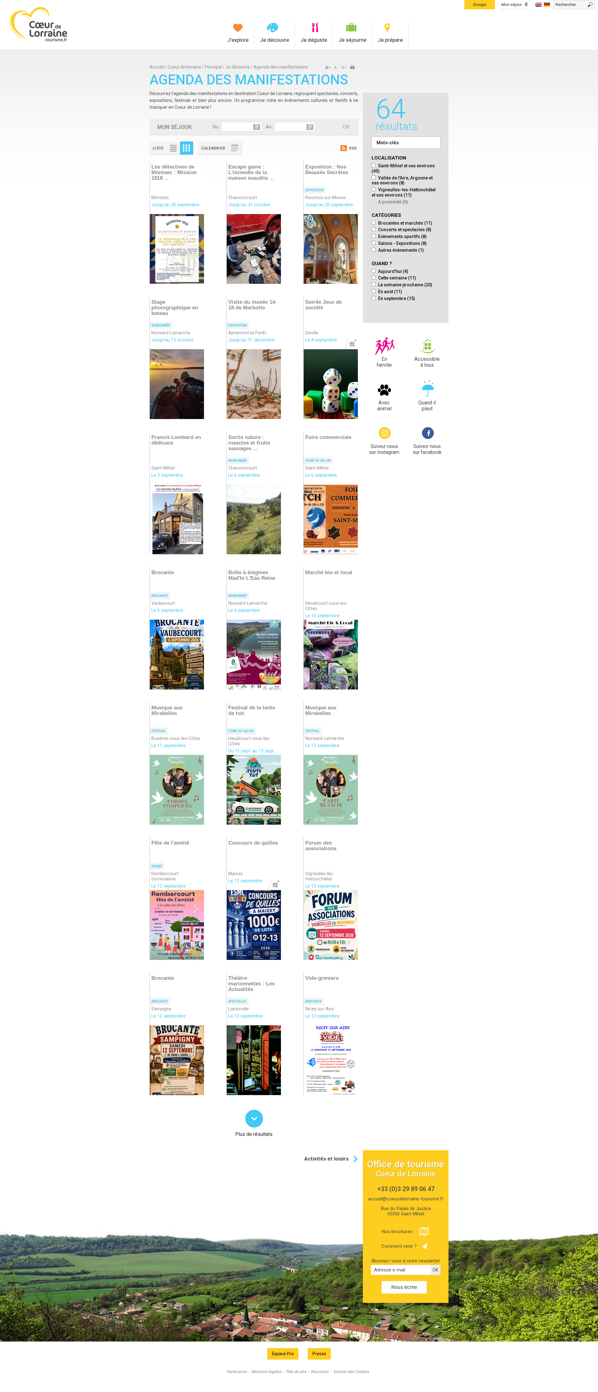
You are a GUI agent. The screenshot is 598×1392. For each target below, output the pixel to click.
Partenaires (237, 1372)
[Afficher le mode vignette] (186, 148)
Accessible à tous (427, 362)
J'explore (238, 40)
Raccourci (320, 1372)
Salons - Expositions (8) (402, 243)
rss (353, 148)
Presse (319, 1353)
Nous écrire (404, 1287)
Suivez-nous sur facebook (427, 449)
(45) (403, 168)
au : (269, 127)
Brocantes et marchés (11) (404, 223)
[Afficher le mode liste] (173, 148)
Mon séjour (511, 4)
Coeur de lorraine (184, 66)
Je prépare (390, 40)
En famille (384, 362)
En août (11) (389, 291)
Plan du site (296, 1372)
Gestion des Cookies (351, 1372)
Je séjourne (352, 40)
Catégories (386, 215)
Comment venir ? (399, 1246)
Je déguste (314, 40)
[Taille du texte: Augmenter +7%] (329, 67)
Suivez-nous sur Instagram (384, 449)
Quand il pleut (427, 406)
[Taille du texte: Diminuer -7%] (336, 67)
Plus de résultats (254, 1133)
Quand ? (382, 263)
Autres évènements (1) (400, 250)
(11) (404, 192)
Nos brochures (397, 1231)
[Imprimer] (354, 67)
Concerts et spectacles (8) (404, 229)
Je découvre (274, 40)
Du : (216, 127)
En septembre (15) (396, 298)
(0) (393, 201)
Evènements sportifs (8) (402, 236)
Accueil (157, 66)
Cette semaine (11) (396, 277)
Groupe (479, 4)
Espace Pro (283, 1353)
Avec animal (384, 406)
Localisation (389, 158)
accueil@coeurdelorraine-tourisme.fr (406, 1199)
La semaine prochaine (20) (404, 284)
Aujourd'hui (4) (392, 271)
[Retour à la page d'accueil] (38, 40)
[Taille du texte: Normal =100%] (344, 67)
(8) (402, 180)
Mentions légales (267, 1372)
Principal (213, 66)
